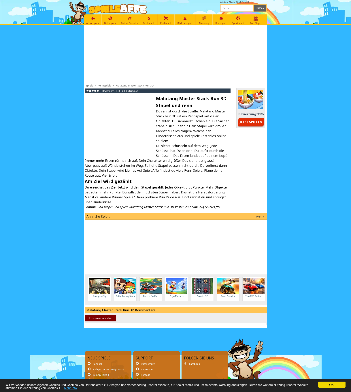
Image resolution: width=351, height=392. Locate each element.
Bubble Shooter (129, 23)
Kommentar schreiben (100, 318)
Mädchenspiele (185, 23)
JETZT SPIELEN (251, 122)
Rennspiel (195, 116)
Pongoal (97, 363)
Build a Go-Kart (150, 296)
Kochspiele (166, 23)
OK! (332, 384)
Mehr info (70, 387)
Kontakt (145, 374)
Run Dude (166, 197)
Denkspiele (149, 23)
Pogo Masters (176, 296)
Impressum (147, 369)
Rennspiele (221, 23)
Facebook (194, 363)
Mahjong (204, 23)
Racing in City (99, 296)
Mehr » (260, 216)
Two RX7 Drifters (253, 296)
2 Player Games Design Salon (108, 369)
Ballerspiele (110, 23)
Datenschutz (148, 363)
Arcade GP (202, 296)
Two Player (256, 23)
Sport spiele (238, 23)
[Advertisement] (176, 53)
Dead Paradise (227, 296)
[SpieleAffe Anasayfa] (117, 9)
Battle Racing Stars (125, 296)
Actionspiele (92, 23)
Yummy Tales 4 (101, 374)
